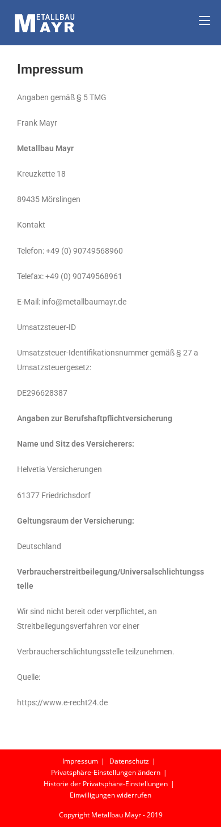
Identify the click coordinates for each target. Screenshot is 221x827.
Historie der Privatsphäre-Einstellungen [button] (106, 784)
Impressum (80, 761)
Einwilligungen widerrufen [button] (110, 795)
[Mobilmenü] (204, 20)
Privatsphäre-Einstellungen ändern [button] (105, 772)
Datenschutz (129, 761)
